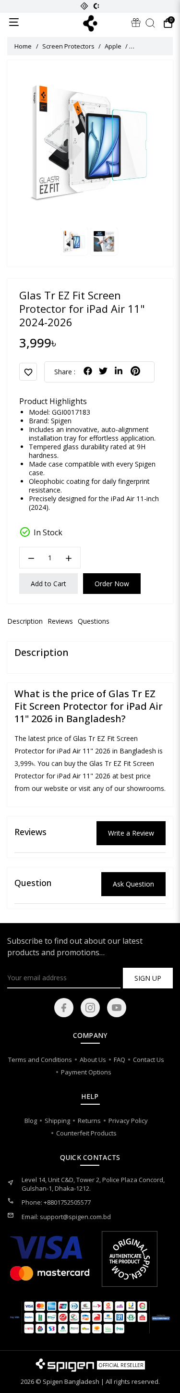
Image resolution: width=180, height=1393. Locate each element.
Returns (89, 1120)
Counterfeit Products (86, 1133)
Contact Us (148, 1059)
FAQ (119, 1059)
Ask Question (133, 883)
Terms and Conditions (40, 1059)
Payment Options (86, 1072)
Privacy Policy (128, 1120)
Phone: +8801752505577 (56, 1202)
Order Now (112, 583)
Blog (30, 1120)
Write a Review (131, 833)
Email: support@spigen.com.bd (66, 1216)
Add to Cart (48, 583)
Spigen (61, 421)
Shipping (57, 1120)
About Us (93, 1059)
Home (23, 46)
